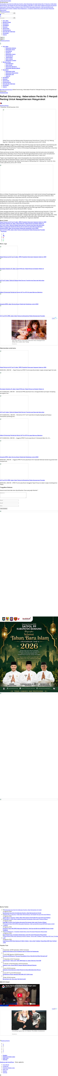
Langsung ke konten (5, 1)
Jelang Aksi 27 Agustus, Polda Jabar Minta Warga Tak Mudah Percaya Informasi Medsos (26, 917)
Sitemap (5, 1059)
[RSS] (3, 1053)
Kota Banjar (9, 51)
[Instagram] (3, 1046)
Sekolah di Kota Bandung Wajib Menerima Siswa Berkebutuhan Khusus (22, 970)
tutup (2, 37)
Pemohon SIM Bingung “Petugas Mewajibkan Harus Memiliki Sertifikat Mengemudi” (25, 956)
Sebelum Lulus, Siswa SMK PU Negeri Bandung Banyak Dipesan (19, 965)
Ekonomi (5, 79)
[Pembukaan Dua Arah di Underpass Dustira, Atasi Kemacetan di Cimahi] (22, 910)
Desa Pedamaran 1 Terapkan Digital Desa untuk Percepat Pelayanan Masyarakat (25, 934)
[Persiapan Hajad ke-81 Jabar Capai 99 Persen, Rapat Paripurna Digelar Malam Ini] (9, 267)
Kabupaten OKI (10, 74)
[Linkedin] (3, 1048)
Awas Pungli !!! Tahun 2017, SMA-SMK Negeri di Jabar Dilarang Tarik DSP (22, 960)
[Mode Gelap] (0, 15)
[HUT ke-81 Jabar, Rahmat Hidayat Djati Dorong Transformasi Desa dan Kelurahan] (9, 279)
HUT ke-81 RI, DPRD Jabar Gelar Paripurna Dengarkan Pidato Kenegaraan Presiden (22, 229)
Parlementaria (7, 82)
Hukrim (5, 87)
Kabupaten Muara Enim (12, 73)
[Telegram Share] (3, 239)
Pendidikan (6, 77)
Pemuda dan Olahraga (9, 83)
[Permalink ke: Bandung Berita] (1, 104)
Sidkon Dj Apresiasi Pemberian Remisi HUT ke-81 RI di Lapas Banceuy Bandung (21, 226)
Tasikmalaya (9, 57)
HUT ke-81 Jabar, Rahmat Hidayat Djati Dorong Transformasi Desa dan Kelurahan (22, 225)
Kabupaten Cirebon (11, 60)
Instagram (5, 1066)
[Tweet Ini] (4, 236)
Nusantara (5, 69)
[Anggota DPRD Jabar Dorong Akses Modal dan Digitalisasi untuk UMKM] (9, 302)
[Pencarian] (0, 16)
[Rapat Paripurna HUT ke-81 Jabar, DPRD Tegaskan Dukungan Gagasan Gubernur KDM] (9, 255)
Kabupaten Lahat (10, 71)
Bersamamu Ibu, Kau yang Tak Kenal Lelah (14, 979)
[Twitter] (3, 1045)
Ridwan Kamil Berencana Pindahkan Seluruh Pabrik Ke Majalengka (21, 951)
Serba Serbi (6, 80)
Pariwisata (5, 85)
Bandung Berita (4, 105)
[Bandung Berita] (5, 11)
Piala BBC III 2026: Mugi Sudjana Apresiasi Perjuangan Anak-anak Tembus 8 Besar (25, 922)
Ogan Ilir (8, 76)
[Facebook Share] (3, 234)
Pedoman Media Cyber (9, 1056)
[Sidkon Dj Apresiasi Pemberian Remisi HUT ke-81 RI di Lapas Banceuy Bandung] (9, 291)
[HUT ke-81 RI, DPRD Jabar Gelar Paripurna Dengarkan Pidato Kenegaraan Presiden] (9, 314)
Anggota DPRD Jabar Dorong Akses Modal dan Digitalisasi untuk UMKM (19, 228)
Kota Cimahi (9, 65)
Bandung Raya (7, 62)
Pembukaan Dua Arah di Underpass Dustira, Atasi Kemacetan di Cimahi (19, 4)
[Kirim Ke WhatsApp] (3, 241)
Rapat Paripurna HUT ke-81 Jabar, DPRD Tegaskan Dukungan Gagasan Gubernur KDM (23, 222)
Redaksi (5, 1055)
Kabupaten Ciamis (10, 54)
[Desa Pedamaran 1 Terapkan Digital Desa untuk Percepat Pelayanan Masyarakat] (25, 931)
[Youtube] (3, 1049)
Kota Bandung (9, 63)
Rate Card (5, 1058)
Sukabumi (8, 52)
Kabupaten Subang (11, 48)
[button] (14, 13)
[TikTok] (3, 1051)
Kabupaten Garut (10, 49)
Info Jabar (5, 46)
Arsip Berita (6, 1065)
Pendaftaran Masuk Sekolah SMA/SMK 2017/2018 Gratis (18, 974)
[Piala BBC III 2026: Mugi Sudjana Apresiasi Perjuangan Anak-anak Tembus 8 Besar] (25, 919)
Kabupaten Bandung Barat (13, 68)
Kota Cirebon (9, 59)
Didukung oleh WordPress (7, 1062)
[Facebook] (3, 1043)
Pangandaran (9, 55)
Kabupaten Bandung (11, 66)
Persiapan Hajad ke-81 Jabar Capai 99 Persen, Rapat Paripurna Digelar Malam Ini (22, 223)
